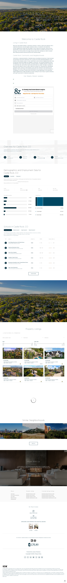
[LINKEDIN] (31, 557)
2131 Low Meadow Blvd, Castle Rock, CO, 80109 (14, 253)
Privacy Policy (38, 553)
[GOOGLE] (42, 557)
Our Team (13, 496)
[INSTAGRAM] (28, 557)
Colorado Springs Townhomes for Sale (49, 497)
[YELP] (36, 557)
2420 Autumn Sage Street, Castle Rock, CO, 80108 (15, 268)
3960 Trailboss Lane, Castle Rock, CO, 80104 (14, 263)
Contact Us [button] (33, 474)
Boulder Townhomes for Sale (31, 497)
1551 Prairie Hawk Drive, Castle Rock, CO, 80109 (14, 258)
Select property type (7, 337)
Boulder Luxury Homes (30, 495)
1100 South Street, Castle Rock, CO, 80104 (14, 243)
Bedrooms (46, 337)
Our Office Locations (15, 495)
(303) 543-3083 (33, 518)
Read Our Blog (13, 497)
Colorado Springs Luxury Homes (48, 495)
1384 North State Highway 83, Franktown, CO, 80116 (15, 248)
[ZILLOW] (39, 557)
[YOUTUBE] (33, 557)
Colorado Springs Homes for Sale (48, 493)
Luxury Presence (36, 551)
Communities (13, 499)
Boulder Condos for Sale (30, 496)
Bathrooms (26, 337)
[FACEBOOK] (25, 557)
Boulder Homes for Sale (30, 493)
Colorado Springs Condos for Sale (48, 496)
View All (33, 443)
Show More (33, 273)
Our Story (12, 493)
